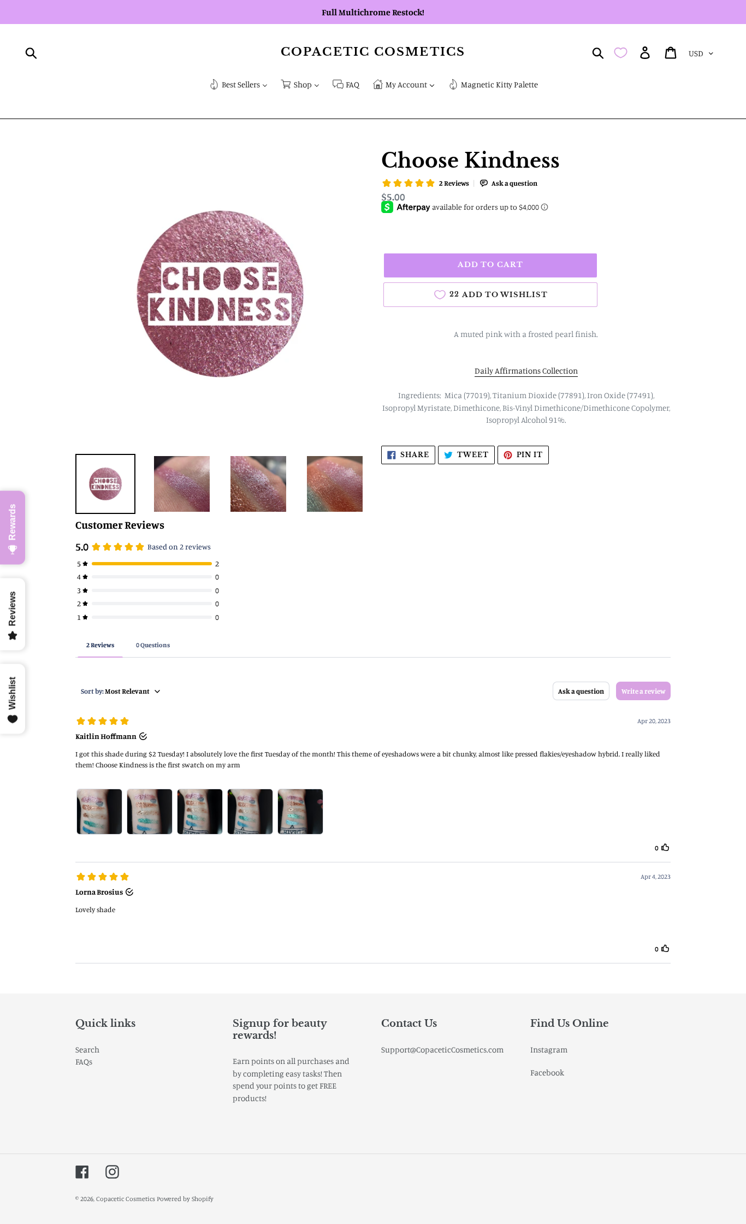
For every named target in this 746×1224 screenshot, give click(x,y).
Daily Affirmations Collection (526, 370)
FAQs (83, 1061)
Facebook (547, 1072)
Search (87, 1049)
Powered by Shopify (185, 1199)
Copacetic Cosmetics (373, 52)
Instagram (548, 1049)
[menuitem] (238, 85)
